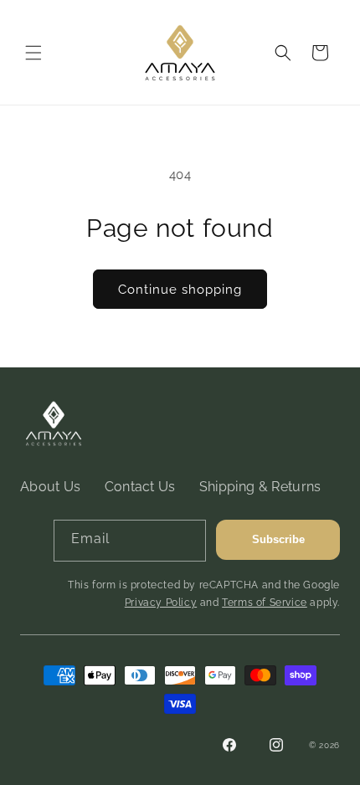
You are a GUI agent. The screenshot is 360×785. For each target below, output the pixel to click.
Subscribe (278, 539)
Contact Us (140, 487)
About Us (50, 487)
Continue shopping (180, 289)
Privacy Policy (161, 602)
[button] (33, 52)
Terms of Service (264, 602)
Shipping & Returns (260, 487)
